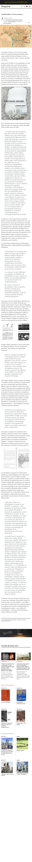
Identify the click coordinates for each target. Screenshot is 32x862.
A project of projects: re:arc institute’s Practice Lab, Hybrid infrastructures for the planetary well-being (23, 666)
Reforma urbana (4, 620)
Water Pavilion (20, 750)
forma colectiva (6, 619)
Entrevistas (4, 661)
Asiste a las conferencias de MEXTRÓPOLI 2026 (16, 2)
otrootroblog (12, 21)
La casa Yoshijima (5, 702)
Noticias (3, 736)
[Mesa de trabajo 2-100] (16, 637)
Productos (4, 688)
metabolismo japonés (21, 619)
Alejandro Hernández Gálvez (14, 20)
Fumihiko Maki (13, 619)
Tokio (9, 620)
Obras (18, 736)
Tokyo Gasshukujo (21, 774)
